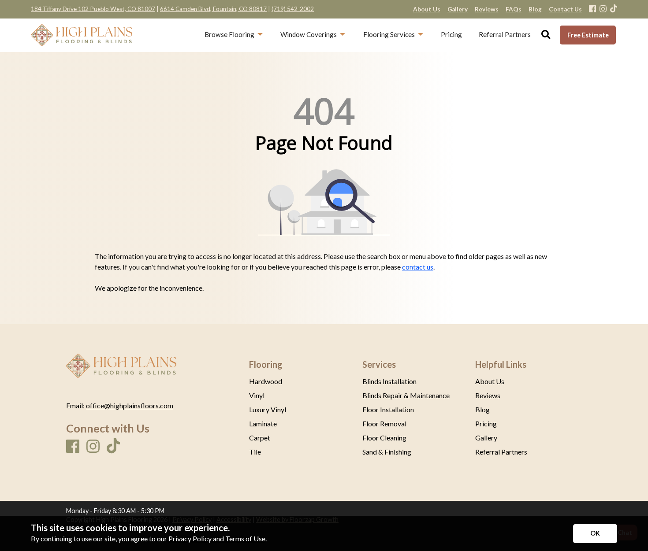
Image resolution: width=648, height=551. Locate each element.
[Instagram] (603, 9)
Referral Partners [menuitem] (505, 34)
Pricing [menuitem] (451, 34)
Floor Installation (388, 409)
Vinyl (256, 395)
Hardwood (265, 381)
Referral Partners (501, 451)
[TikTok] (613, 9)
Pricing (486, 423)
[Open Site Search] (546, 35)
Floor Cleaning (384, 437)
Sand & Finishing (386, 451)
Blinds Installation (389, 381)
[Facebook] (592, 9)
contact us (417, 267)
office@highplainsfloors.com (129, 405)
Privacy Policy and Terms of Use (216, 538)
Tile (255, 451)
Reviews (487, 395)
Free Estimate (588, 35)
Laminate (263, 423)
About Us (489, 381)
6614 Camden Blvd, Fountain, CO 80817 (213, 8)
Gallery (486, 437)
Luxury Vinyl (267, 409)
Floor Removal (384, 423)
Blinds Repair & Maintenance (406, 395)
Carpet (259, 437)
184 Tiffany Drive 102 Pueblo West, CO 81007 (93, 8)
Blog (482, 409)
